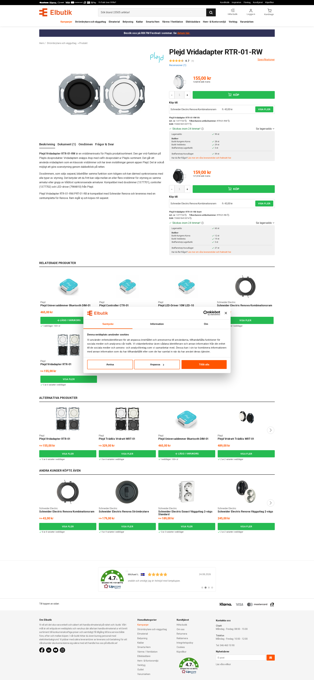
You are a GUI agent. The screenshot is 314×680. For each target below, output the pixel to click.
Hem (41, 43)
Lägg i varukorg (70, 320)
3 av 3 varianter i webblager (172, 532)
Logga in (251, 14)
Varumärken (246, 21)
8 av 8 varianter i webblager (53, 532)
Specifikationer (266, 59)
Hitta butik (182, 624)
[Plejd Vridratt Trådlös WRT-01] (246, 419)
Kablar (139, 21)
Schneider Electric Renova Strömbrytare (124, 511)
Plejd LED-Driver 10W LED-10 (176, 305)
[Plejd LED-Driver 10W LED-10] (186, 286)
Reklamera (182, 638)
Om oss (180, 629)
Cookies (181, 647)
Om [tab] (206, 324)
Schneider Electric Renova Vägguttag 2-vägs (245, 511)
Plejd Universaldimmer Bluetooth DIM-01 (65, 305)
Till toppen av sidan (49, 603)
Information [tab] (157, 324)
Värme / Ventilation (172, 21)
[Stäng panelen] (226, 313)
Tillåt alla (204, 364)
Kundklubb (224, 2)
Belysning (128, 21)
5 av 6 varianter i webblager (54, 385)
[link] (157, 579)
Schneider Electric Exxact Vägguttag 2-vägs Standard (185, 513)
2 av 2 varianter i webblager (231, 459)
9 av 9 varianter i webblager (113, 532)
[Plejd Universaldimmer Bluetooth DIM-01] (68, 286)
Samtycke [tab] (108, 324)
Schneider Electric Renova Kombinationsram (193, 109)
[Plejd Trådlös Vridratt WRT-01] (127, 419)
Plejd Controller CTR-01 (114, 305)
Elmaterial (114, 21)
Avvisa (110, 364)
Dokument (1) (67, 144)
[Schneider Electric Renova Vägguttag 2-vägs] (246, 492)
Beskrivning (47, 144)
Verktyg (233, 21)
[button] (202, 128)
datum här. (183, 33)
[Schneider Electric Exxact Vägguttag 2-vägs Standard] (186, 492)
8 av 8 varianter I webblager (231, 326)
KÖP (235, 94)
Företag (247, 2)
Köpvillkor (269, 2)
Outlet (140, 669)
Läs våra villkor (223, 664)
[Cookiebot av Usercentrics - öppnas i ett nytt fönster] (206, 313)
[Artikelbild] (179, 82)
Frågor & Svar (104, 144)
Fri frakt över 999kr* (107, 2)
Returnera (182, 633)
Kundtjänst (258, 2)
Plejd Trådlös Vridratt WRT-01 (117, 438)
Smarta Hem (152, 21)
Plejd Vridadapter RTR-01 (55, 364)
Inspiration (236, 2)
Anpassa (155, 364)
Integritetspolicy (185, 642)
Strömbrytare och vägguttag (90, 21)
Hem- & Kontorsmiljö (214, 21)
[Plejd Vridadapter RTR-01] (68, 345)
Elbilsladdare (193, 21)
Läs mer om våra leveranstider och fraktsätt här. (209, 158)
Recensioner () (177, 65)
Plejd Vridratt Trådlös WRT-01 (236, 438)
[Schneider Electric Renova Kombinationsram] (245, 286)
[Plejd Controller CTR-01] (127, 286)
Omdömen (85, 144)
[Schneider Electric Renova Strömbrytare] (127, 492)
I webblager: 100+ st (51, 326)
